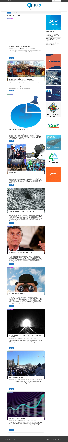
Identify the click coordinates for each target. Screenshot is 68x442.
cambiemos (21, 295)
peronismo (35, 254)
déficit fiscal (28, 420)
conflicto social (28, 379)
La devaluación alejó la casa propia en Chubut (21, 79)
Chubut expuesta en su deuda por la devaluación (21, 211)
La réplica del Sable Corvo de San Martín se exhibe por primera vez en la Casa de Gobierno (53, 39)
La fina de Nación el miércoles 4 (17, 293)
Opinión (30, 9)
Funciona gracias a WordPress (45, 439)
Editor (18, 48)
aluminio (23, 379)
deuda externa (28, 338)
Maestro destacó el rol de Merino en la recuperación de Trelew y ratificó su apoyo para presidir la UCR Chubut (53, 35)
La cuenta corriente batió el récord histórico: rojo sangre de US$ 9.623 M (25, 336)
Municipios (16, 9)
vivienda (32, 80)
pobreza (30, 48)
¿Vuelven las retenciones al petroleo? (19, 129)
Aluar (21, 379)
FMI (35, 338)
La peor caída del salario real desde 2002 (20, 47)
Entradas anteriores (12, 434)
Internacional (25, 9)
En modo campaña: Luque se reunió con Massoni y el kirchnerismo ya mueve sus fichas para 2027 (52, 50)
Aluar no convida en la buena (16, 378)
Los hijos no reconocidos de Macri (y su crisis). (21, 252)
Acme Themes (60, 439)
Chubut (11, 9)
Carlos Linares (29, 173)
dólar (29, 295)
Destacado (9, 18)
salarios (33, 48)
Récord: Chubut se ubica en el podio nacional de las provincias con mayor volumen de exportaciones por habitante (53, 43)
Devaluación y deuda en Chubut (17, 419)
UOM (41, 379)
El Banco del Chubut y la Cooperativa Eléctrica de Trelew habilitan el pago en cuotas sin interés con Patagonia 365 (53, 47)
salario (30, 80)
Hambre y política (13, 172)
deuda (21, 213)
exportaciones (37, 379)
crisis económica (22, 338)
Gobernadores (32, 295)
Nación (20, 9)
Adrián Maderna (23, 173)
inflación (27, 48)
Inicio (8, 9)
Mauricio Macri (30, 254)
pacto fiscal (40, 295)
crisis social (33, 173)
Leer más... (11, 58)
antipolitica (22, 254)
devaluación (23, 48)
